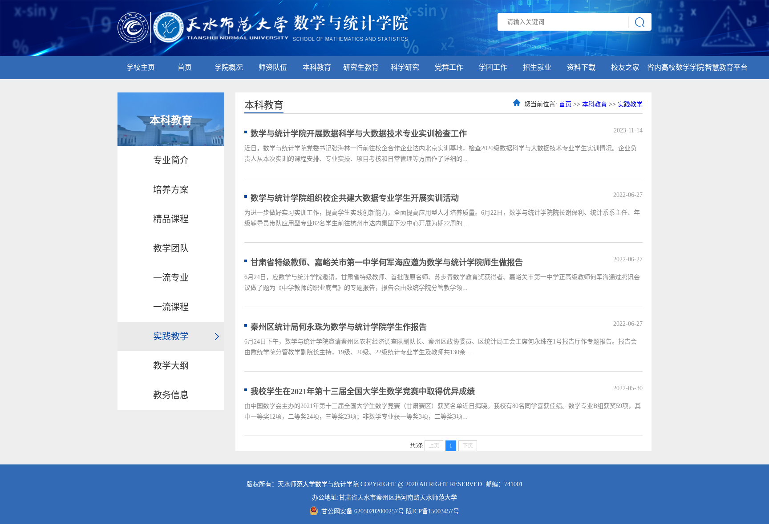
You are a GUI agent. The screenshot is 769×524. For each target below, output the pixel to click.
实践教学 (171, 336)
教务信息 (171, 395)
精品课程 (171, 219)
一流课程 (171, 307)
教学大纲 (171, 366)
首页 (185, 67)
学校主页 (140, 67)
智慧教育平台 (726, 67)
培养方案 (171, 190)
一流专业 (171, 278)
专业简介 (171, 160)
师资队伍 (273, 67)
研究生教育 (361, 67)
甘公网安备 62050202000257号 (363, 511)
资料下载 (581, 67)
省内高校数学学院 (675, 67)
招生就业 (537, 67)
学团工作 (493, 67)
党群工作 (449, 67)
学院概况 (229, 67)
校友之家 (625, 67)
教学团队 (171, 248)
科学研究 (405, 67)
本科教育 (317, 67)
